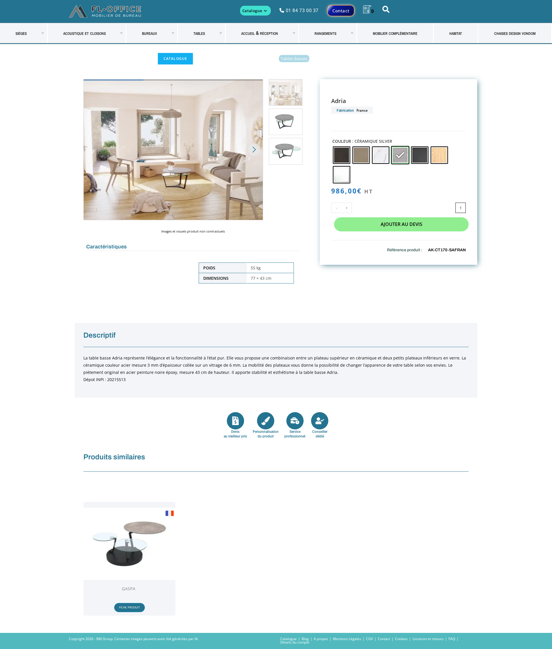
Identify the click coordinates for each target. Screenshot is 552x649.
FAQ (451, 638)
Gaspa (129, 588)
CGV (369, 638)
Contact (384, 638)
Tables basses (294, 58)
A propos (321, 638)
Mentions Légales (347, 638)
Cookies (401, 638)
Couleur (341, 141)
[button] (254, 149)
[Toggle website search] (386, 10)
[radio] (341, 155)
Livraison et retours (428, 638)
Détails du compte (294, 642)
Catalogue (175, 58)
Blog (305, 638)
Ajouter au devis (401, 224)
